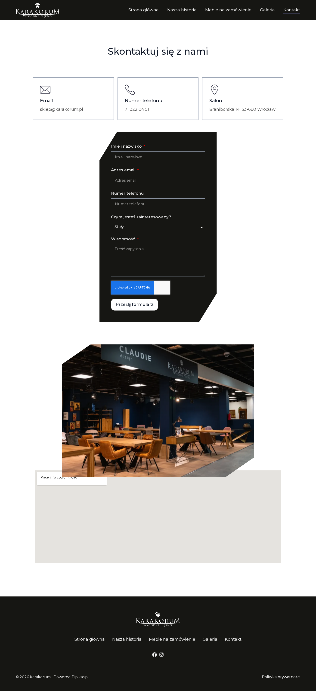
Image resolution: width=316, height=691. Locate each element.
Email (46, 100)
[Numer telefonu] (130, 90)
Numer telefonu (143, 100)
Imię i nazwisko (127, 146)
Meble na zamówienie (228, 10)
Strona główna (143, 10)
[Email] (45, 90)
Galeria (267, 10)
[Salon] (214, 90)
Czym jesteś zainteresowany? (141, 217)
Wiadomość (123, 239)
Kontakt (291, 10)
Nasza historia (182, 10)
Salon (215, 100)
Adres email (123, 170)
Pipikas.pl (80, 677)
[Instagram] (161, 654)
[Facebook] (154, 654)
